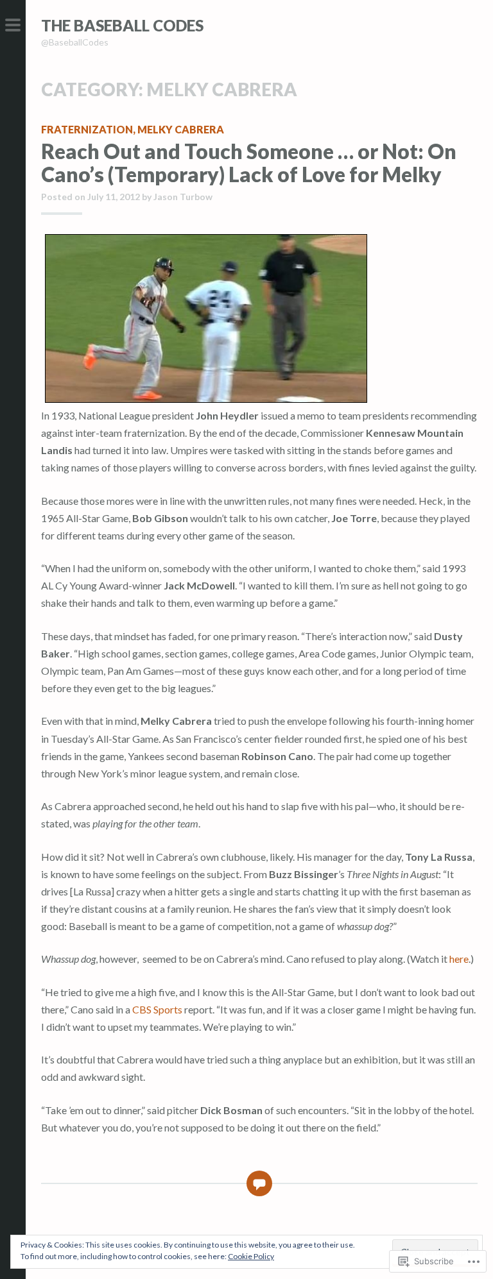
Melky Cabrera (180, 129)
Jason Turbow (182, 196)
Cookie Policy (251, 1256)
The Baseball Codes (122, 25)
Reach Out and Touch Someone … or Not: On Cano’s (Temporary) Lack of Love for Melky (248, 162)
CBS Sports (157, 1009)
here (459, 959)
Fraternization (87, 129)
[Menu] (13, 25)
